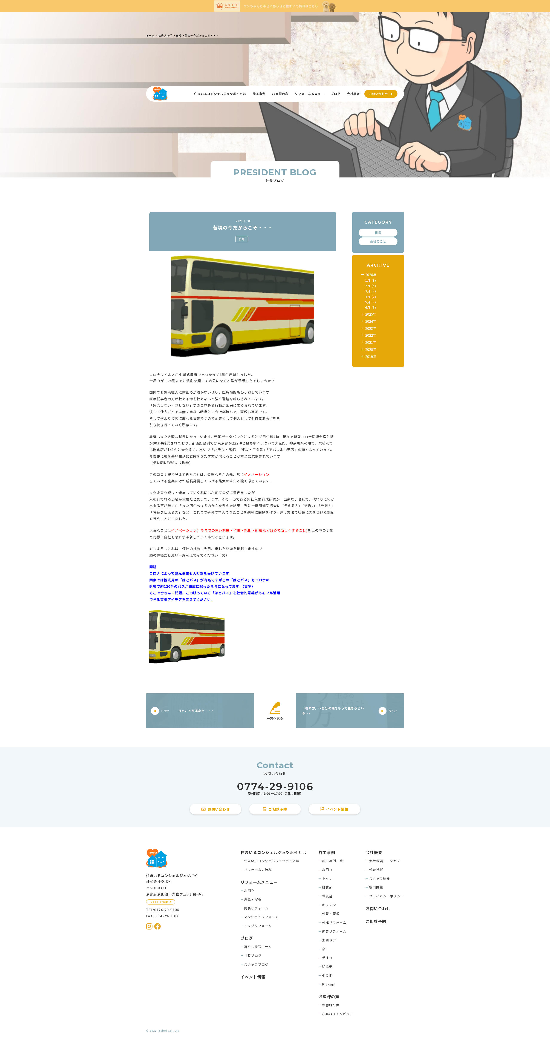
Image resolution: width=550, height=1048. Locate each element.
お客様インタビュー (337, 1013)
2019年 (370, 356)
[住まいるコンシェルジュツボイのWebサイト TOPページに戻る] (160, 94)
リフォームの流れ (258, 869)
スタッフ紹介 (379, 878)
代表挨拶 (376, 869)
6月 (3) (370, 307)
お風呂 (327, 896)
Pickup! (329, 984)
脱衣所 (327, 887)
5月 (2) (370, 302)
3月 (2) (370, 291)
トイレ (327, 878)
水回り (249, 890)
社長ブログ (252, 955)
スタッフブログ (256, 964)
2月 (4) (370, 286)
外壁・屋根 (252, 899)
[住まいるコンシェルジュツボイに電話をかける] (274, 789)
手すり (327, 957)
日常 (242, 239)
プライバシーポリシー (386, 896)
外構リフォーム (334, 922)
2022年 (370, 335)
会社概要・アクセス (384, 861)
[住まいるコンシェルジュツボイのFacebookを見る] (157, 926)
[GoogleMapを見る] (160, 901)
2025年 (370, 314)
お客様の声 (330, 1005)
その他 (327, 975)
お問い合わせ (378, 94)
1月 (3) (370, 280)
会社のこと (378, 241)
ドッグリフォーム (258, 925)
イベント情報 (253, 976)
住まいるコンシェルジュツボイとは (271, 861)
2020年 (370, 349)
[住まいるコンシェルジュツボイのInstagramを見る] (149, 926)
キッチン (329, 905)
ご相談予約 (376, 921)
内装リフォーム (256, 908)
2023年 (370, 328)
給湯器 (327, 966)
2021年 (370, 342)
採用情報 (376, 887)
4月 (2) (370, 297)
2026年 (370, 274)
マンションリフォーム (261, 917)
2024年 (370, 321)
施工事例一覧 (332, 861)
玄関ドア (329, 940)
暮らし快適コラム (258, 946)
